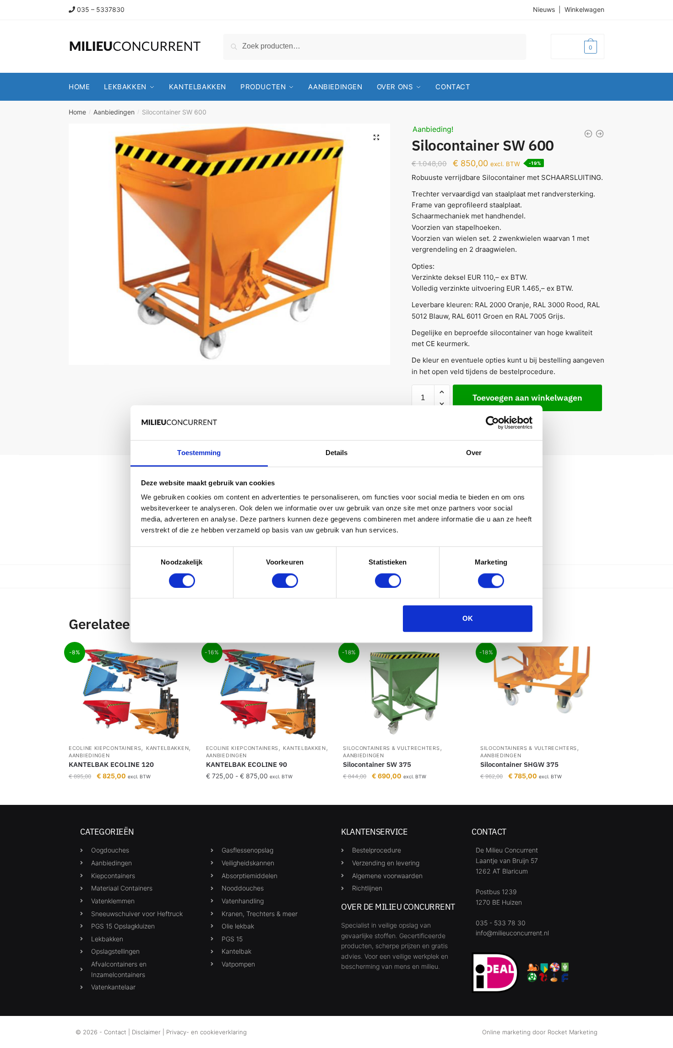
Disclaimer (146, 1032)
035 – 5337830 (101, 9)
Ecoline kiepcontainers (105, 748)
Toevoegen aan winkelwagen (527, 397)
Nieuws (544, 9)
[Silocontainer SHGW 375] (542, 692)
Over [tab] (474, 453)
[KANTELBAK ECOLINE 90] (268, 692)
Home (77, 112)
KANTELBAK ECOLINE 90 (246, 764)
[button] (376, 137)
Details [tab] (337, 453)
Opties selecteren (130, 794)
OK (467, 618)
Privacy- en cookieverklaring (206, 1032)
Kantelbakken (167, 748)
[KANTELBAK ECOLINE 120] (130, 692)
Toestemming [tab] (199, 453)
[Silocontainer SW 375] (405, 692)
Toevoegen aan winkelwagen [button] (404, 794)
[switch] (285, 580)
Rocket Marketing (572, 1032)
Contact (115, 1032)
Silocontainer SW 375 (377, 764)
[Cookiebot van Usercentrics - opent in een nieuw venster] (492, 422)
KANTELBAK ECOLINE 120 (111, 764)
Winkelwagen (584, 9)
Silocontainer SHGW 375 (519, 764)
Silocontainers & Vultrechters (391, 748)
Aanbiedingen (114, 112)
